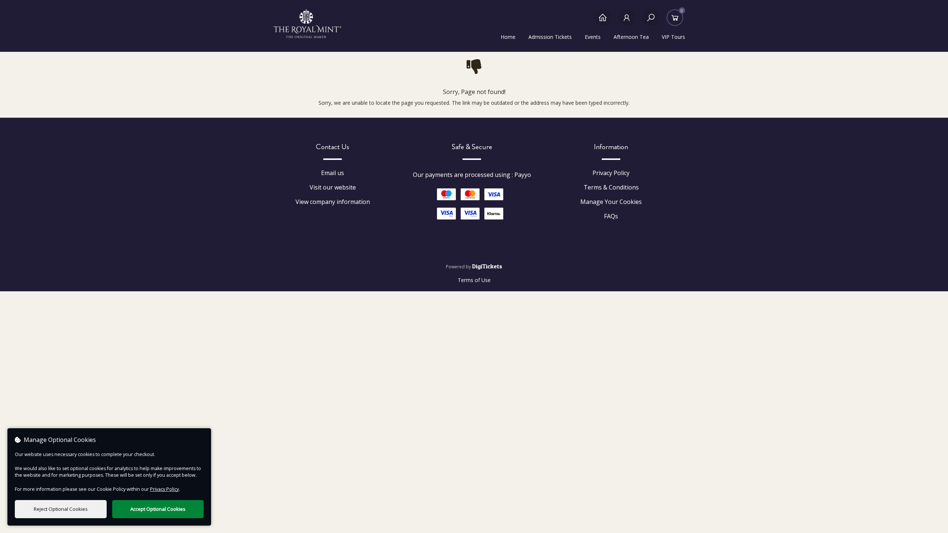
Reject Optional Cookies (61, 509)
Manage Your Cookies (611, 202)
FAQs (611, 216)
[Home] (602, 21)
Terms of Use (474, 280)
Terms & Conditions (611, 187)
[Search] (650, 21)
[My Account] (626, 21)
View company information (333, 202)
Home (508, 36)
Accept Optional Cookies (158, 509)
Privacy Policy (611, 173)
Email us (332, 173)
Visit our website (333, 187)
